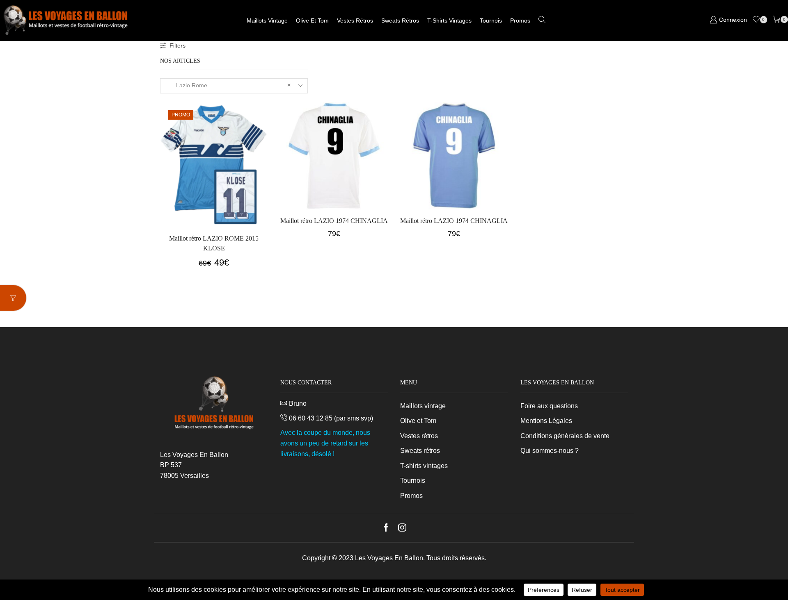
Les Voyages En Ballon (389, 558)
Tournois (491, 20)
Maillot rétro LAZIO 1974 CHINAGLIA (334, 220)
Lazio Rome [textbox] (228, 85)
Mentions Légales (546, 420)
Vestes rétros (355, 20)
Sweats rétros (400, 20)
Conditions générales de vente (564, 435)
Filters (178, 45)
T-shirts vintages (449, 20)
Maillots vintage (267, 20)
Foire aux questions (549, 405)
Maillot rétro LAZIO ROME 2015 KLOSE (214, 243)
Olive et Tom (312, 20)
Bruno (298, 403)
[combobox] (234, 85)
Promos (520, 20)
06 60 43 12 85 (310, 418)
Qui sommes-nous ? (549, 450)
